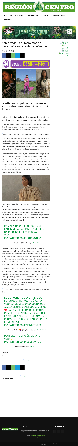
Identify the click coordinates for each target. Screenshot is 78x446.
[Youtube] (62, 431)
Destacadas (7, 39)
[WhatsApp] (13, 55)
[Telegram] (17, 55)
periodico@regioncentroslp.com (38, 435)
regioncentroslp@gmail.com (36, 437)
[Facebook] (4, 55)
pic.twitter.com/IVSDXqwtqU (22, 341)
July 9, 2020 (35, 243)
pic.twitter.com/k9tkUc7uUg (22, 238)
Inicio (3, 39)
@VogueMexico (37, 306)
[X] (8, 55)
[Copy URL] (22, 55)
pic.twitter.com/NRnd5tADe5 (22, 325)
